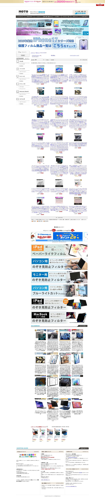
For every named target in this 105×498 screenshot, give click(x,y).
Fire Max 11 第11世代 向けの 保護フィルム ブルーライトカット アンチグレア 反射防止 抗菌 (77, 412)
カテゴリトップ (33, 52)
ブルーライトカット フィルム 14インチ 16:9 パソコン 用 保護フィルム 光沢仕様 (40, 412)
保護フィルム (38, 52)
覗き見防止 (21, 73)
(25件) (61, 107)
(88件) (42, 107)
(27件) (80, 84)
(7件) (61, 176)
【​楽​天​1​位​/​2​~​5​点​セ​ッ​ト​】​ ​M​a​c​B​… (50, 437)
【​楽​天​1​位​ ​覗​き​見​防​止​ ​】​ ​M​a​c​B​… (57, 437)
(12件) (80, 106)
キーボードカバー (35, 56)
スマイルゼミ (22, 86)
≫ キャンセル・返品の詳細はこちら (71, 486)
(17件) (80, 176)
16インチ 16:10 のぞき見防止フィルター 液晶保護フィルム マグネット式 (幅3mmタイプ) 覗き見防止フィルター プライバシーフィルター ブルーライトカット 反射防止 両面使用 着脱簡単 (65, 414)
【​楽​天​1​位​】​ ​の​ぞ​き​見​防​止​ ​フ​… (64, 437)
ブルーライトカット (23, 71)
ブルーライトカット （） (37, 55)
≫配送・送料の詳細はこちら (45, 479)
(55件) (61, 153)
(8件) (61, 128)
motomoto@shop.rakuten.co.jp (72, 457)
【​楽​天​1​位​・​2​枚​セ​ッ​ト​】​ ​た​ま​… (42, 437)
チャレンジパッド (22, 88)
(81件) (80, 130)
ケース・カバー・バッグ (74, 55)
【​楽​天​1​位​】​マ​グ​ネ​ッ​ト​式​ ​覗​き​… (35, 437)
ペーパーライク (22, 64)
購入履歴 (80, 472)
